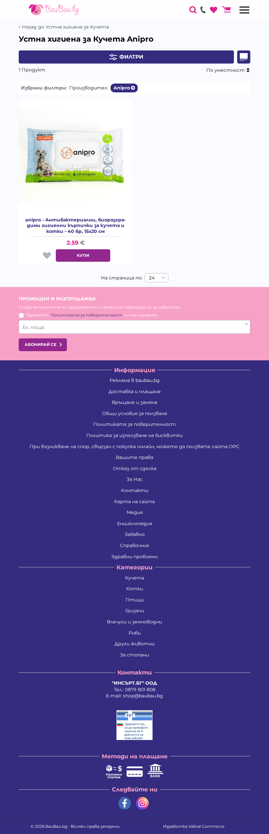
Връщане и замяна (134, 402)
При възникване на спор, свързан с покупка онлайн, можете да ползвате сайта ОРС (134, 446)
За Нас (135, 479)
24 (152, 278)
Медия (135, 512)
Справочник (134, 545)
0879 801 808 (140, 689)
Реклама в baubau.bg (135, 380)
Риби (135, 633)
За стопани (134, 655)
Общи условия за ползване (134, 413)
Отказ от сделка (134, 468)
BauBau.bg (56, 826)
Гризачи (134, 611)
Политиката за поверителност (86, 315)
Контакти (134, 490)
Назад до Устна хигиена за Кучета (65, 27)
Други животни (134, 644)
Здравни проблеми (134, 556)
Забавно (135, 534)
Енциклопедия (134, 523)
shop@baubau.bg (143, 696)
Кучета (134, 578)
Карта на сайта (134, 501)
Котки (134, 589)
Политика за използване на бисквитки (134, 435)
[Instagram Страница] (142, 803)
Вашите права (134, 457)
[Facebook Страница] (124, 803)
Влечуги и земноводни (134, 622)
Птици (135, 600)
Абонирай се (40, 344)
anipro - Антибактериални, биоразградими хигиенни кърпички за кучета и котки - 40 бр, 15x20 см (75, 225)
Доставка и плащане (135, 391)
